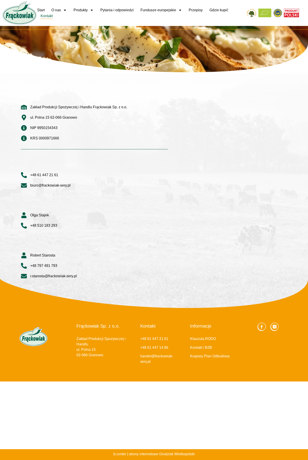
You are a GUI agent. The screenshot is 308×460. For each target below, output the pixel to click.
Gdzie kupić (218, 10)
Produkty (81, 10)
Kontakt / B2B (201, 347)
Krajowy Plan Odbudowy (210, 356)
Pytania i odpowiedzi (117, 10)
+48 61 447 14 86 (154, 347)
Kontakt (47, 16)
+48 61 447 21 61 (154, 339)
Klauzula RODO (203, 339)
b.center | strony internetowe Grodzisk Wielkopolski (154, 454)
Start (41, 10)
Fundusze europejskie (158, 10)
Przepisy (196, 10)
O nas (56, 10)
